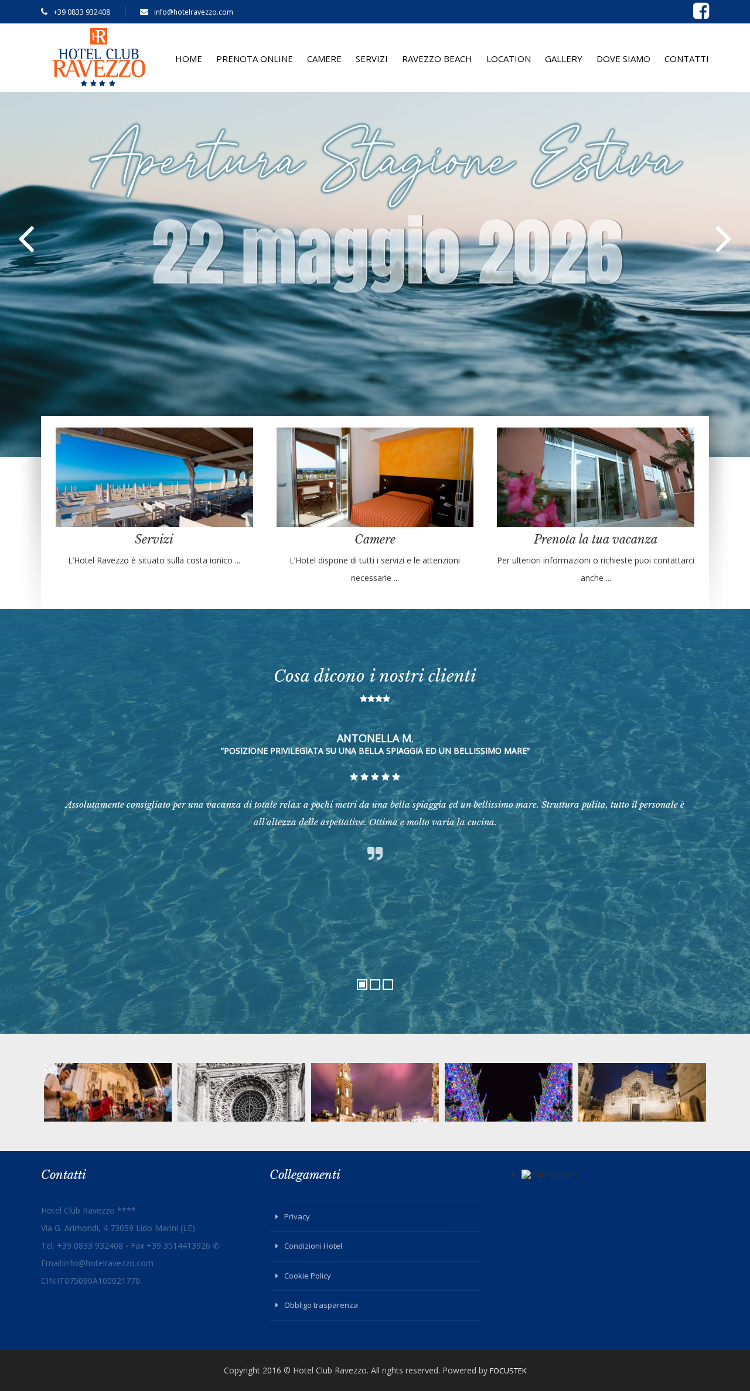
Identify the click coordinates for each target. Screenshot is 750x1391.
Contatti (686, 58)
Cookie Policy (307, 1275)
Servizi (372, 58)
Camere (324, 58)
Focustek (508, 1370)
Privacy (297, 1216)
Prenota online (254, 58)
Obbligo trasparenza (321, 1305)
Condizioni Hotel (313, 1245)
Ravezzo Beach (437, 58)
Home (188, 58)
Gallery (563, 58)
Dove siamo (623, 58)
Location (508, 58)
